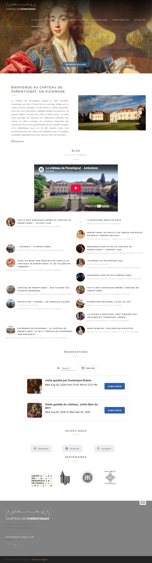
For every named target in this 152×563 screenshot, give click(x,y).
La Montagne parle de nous (104, 220)
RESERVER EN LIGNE (76, 64)
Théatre (115, 239)
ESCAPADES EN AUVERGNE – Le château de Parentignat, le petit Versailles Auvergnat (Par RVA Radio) (45, 331)
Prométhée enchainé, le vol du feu (109, 302)
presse (48, 338)
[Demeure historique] (87, 477)
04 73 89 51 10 (23, 524)
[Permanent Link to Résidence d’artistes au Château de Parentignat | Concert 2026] (80, 248)
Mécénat (137, 278)
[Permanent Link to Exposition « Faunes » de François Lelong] (10, 303)
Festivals (48, 270)
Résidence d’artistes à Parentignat (109, 275)
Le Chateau (37, 20)
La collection (47, 226)
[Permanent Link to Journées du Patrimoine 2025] (80, 262)
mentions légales (40, 559)
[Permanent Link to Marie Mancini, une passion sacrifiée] (80, 330)
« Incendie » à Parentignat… (35, 247)
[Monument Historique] (110, 477)
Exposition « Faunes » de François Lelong (44, 302)
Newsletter (43, 448)
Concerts (138, 253)
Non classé (116, 223)
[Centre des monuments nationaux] (41, 480)
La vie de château (126, 239)
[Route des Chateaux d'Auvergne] (64, 477)
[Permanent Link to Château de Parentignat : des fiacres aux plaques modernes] (10, 289)
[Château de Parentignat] (21, 7)
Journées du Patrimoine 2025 (105, 261)
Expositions (93, 267)
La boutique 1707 (120, 20)
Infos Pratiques (56, 20)
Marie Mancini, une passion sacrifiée (110, 328)
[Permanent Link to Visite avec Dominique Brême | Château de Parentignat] (80, 289)
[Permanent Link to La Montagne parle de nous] (80, 222)
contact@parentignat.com (23, 527)
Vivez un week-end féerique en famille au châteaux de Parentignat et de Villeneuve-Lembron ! (45, 264)
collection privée (45, 111)
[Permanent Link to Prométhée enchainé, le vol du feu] (80, 303)
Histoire (117, 267)
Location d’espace (78, 20)
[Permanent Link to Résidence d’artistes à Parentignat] (80, 277)
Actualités (140, 20)
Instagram (106, 448)
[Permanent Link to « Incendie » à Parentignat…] (10, 248)
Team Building (99, 20)
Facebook (74, 448)
